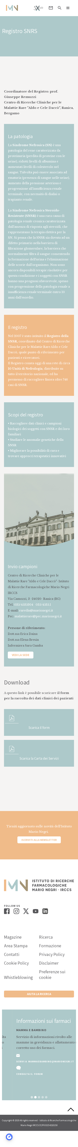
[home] (11, 8)
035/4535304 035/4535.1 (32, 604)
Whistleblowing (18, 977)
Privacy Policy (52, 954)
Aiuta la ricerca (39, 994)
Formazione (50, 945)
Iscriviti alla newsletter (39, 840)
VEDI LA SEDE (20, 655)
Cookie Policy (16, 963)
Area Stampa (16, 945)
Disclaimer (49, 963)
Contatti (11, 954)
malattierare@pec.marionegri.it (38, 616)
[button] (68, 8)
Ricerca (46, 937)
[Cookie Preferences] (9, 1137)
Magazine (13, 937)
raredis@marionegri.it (36, 610)
